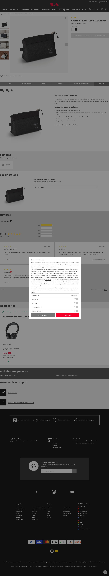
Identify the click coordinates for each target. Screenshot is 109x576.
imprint (33, 292)
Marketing (34, 303)
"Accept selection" (36, 286)
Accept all (67, 315)
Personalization (36, 307)
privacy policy (69, 290)
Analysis (34, 299)
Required (34, 295)
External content (36, 311)
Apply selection (43, 315)
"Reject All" (47, 273)
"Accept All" (48, 279)
